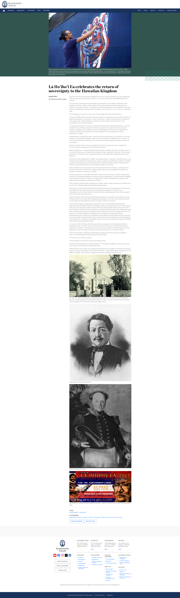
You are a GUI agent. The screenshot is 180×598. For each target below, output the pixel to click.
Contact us (161, 10)
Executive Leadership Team (110, 578)
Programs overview (97, 557)
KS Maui (80, 561)
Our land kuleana (110, 559)
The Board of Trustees (109, 575)
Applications (20, 10)
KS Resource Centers (97, 564)
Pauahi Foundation (124, 560)
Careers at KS (62, 570)
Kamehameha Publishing (123, 558)
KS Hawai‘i (81, 557)
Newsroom (97, 517)
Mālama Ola (81, 565)
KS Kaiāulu (108, 561)
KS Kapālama (81, 559)
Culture (90, 517)
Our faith (108, 580)
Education (11, 10)
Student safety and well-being (83, 568)
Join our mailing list (62, 565)
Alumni (145, 10)
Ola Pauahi (46, 10)
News (139, 10)
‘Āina (38, 10)
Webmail (122, 571)
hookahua (83, 512)
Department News (108, 517)
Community (30, 10)
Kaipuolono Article (75, 517)
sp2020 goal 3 (74, 512)
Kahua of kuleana (171, 10)
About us (152, 10)
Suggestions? (110, 595)
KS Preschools (82, 563)
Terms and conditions (99, 595)
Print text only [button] (90, 521)
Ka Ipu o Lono (123, 569)
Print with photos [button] (76, 521)
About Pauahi (109, 569)
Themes (84, 517)
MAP (92, 549)
